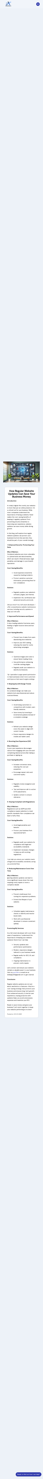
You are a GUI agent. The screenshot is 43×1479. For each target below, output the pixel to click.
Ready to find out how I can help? (28, 1474)
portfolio (16, 972)
